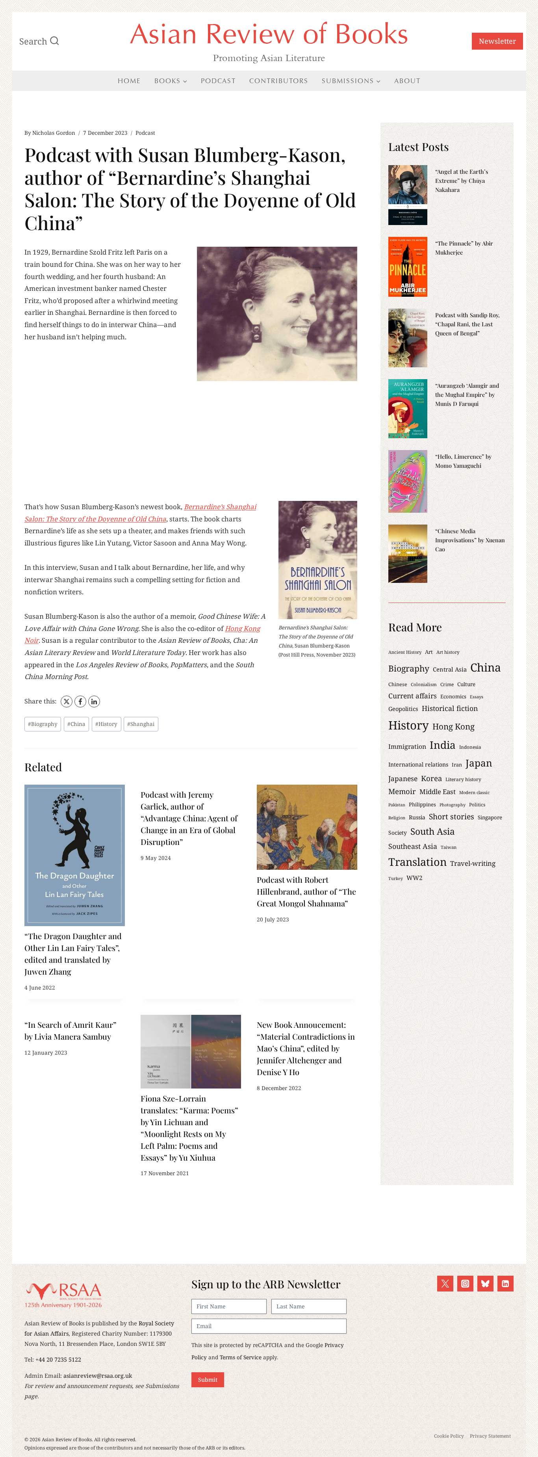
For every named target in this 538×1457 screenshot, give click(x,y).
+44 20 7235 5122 (58, 1359)
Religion (396, 818)
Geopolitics (403, 709)
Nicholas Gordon (53, 132)
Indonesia (470, 747)
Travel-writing (472, 863)
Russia (417, 817)
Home (129, 80)
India (443, 745)
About (407, 80)
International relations (418, 764)
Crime (447, 684)
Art (429, 651)
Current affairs (412, 695)
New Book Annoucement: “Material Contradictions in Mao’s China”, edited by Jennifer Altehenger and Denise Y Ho (306, 1048)
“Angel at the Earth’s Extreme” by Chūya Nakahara (461, 180)
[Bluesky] (485, 1284)
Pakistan (396, 805)
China (76, 724)
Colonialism (424, 684)
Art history (448, 652)
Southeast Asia (412, 846)
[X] (66, 701)
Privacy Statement (490, 1436)
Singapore (490, 817)
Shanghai (140, 724)
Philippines (422, 804)
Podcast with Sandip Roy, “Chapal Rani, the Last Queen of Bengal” (467, 324)
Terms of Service (241, 1357)
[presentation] (74, 855)
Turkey (395, 878)
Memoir (402, 791)
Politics (477, 804)
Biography (43, 724)
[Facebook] (80, 701)
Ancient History (404, 652)
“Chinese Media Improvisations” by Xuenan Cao (470, 540)
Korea (431, 778)
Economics (453, 696)
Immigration (407, 746)
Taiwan (448, 847)
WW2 (414, 878)
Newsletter (497, 41)
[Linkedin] (505, 1284)
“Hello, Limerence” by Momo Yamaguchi (463, 460)
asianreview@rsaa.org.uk (97, 1375)
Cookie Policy (449, 1436)
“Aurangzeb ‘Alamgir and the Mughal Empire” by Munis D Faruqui (467, 394)
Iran (457, 764)
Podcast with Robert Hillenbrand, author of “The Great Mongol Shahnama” (306, 891)
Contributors (278, 80)
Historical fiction (450, 708)
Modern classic (474, 792)
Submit (207, 1379)
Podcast (218, 80)
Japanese (402, 778)
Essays (476, 697)
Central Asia (450, 669)
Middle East (437, 791)
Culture (466, 684)
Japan (479, 762)
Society (397, 832)
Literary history (463, 779)
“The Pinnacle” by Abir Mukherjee (464, 247)
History (106, 724)
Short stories (451, 816)
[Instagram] (465, 1284)
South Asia (432, 831)
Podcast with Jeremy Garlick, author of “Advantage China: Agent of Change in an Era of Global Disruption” (189, 818)
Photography (453, 805)
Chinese (397, 684)
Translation (417, 861)
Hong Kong (453, 726)
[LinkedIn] (94, 701)
